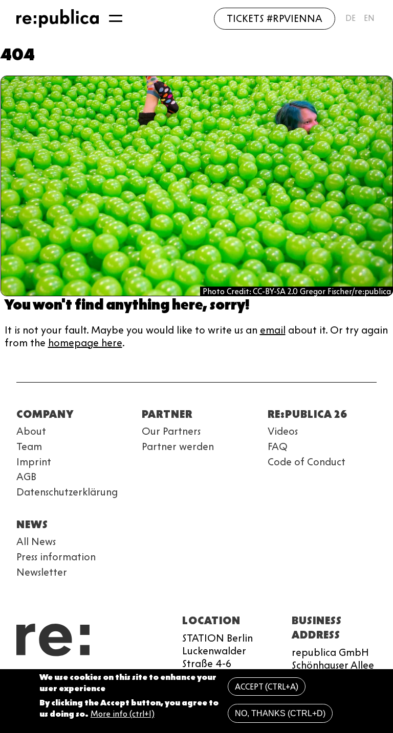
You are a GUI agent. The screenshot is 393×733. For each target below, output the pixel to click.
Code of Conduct (306, 462)
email (273, 330)
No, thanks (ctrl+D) (280, 713)
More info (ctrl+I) (123, 714)
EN (369, 18)
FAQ (278, 446)
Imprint (33, 462)
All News (36, 541)
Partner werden (178, 446)
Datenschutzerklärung (67, 492)
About (31, 431)
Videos (283, 431)
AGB (26, 476)
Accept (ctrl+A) (266, 687)
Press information (56, 557)
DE (350, 18)
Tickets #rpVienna (274, 18)
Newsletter (41, 572)
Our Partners (171, 431)
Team (29, 446)
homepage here (85, 343)
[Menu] (115, 18)
